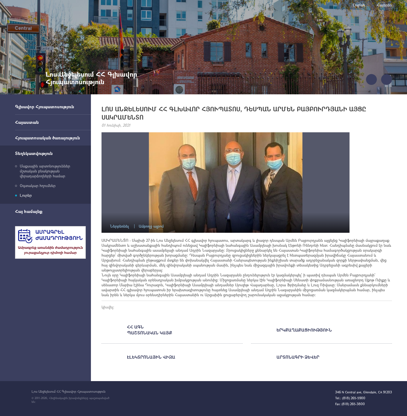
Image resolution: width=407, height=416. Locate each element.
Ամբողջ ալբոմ (151, 226)
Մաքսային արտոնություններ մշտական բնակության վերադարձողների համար (45, 170)
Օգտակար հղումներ (38, 185)
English (359, 4)
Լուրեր (26, 195)
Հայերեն (384, 4)
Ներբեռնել (119, 226)
